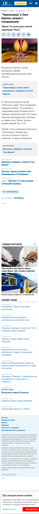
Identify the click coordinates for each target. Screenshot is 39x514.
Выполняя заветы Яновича (15, 392)
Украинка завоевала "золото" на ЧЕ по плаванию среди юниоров (19, 329)
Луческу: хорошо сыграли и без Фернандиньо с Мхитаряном (16, 173)
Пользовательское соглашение (13, 430)
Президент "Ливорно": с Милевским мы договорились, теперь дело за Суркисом (19, 379)
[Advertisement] (19, 220)
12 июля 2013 (21, 11)
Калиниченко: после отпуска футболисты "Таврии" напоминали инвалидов (17, 352)
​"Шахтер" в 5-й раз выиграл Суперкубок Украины (17, 182)
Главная (4, 10)
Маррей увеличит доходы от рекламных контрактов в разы (15, 318)
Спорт (11, 10)
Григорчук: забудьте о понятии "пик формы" (18, 163)
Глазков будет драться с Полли (15, 408)
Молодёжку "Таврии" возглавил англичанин (16, 308)
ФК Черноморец (10, 192)
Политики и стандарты (10, 427)
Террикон (19, 198)
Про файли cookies (9, 509)
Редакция (5, 425)
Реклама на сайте (8, 420)
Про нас (5, 417)
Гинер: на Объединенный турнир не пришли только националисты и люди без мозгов (19, 365)
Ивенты (4, 422)
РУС (30, 3)
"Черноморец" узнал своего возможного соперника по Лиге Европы (18, 90)
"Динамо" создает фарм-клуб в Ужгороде (15, 340)
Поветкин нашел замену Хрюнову (17, 400)
